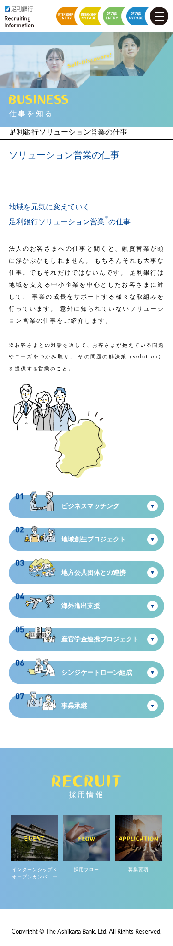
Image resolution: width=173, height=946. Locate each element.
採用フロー (86, 869)
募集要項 (138, 869)
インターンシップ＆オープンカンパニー (35, 873)
